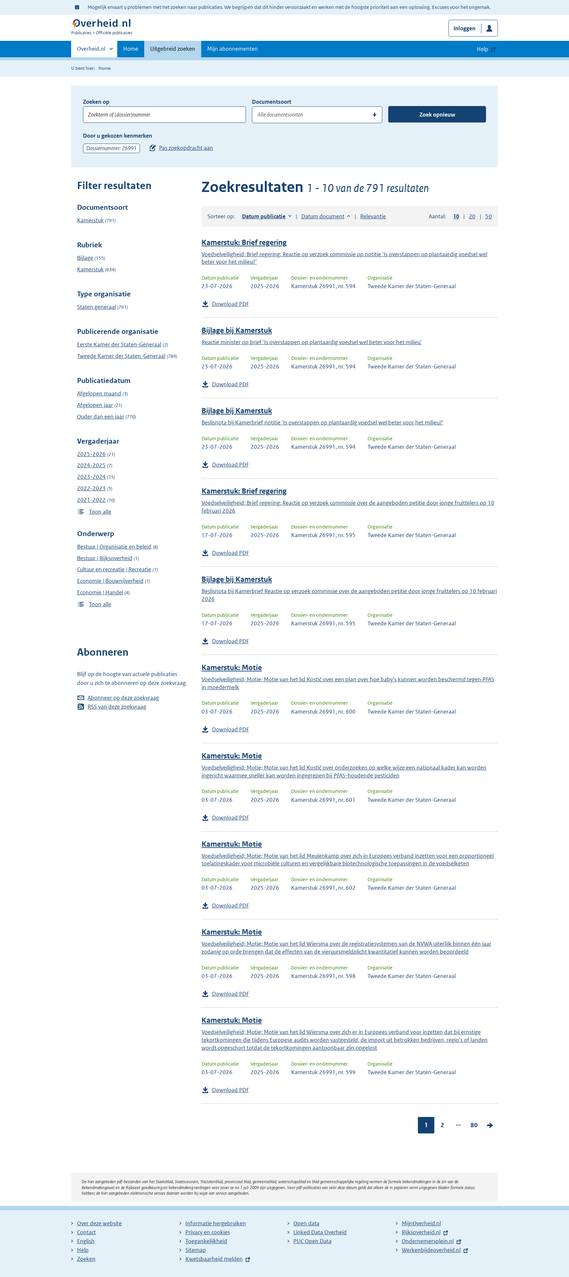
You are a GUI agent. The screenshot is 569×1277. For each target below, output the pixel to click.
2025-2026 (91, 454)
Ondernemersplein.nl (428, 1241)
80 (474, 1125)
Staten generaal (96, 307)
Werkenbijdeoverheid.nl (431, 1250)
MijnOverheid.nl (421, 1223)
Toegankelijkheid (206, 1241)
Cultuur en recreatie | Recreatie (114, 569)
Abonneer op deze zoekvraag (123, 697)
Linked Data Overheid (320, 1232)
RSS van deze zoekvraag (117, 706)
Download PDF (230, 304)
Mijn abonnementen (232, 48)
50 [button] (488, 216)
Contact (86, 1232)
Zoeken (86, 1259)
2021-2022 (91, 499)
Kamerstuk (90, 220)
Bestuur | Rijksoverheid (104, 558)
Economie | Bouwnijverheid (110, 580)
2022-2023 (91, 488)
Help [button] (482, 49)
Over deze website (99, 1223)
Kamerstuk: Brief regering (244, 242)
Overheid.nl (91, 51)
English (86, 1241)
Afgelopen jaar (95, 405)
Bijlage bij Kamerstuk (237, 330)
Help (83, 1250)
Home (130, 48)
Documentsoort (271, 102)
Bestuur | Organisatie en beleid (114, 546)
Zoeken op (96, 102)
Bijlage (85, 257)
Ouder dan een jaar (100, 416)
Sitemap (195, 1250)
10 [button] (456, 216)
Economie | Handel (100, 592)
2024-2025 (91, 465)
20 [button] (472, 216)
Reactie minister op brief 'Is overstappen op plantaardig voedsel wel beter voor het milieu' (312, 342)
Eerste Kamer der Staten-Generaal (119, 344)
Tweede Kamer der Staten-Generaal (121, 356)
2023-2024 (91, 476)
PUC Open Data (312, 1241)
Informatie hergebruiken (215, 1223)
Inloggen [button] (464, 28)
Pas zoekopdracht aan (186, 147)
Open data (306, 1223)
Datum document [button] (322, 216)
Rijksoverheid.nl (421, 1232)
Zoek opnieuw (437, 114)
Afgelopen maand (99, 393)
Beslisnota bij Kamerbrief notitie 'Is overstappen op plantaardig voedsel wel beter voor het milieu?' (323, 422)
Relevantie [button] (373, 216)
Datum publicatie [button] (263, 216)
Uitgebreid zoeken (172, 48)
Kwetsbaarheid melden (214, 1259)
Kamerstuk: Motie (232, 667)
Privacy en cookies (207, 1232)
